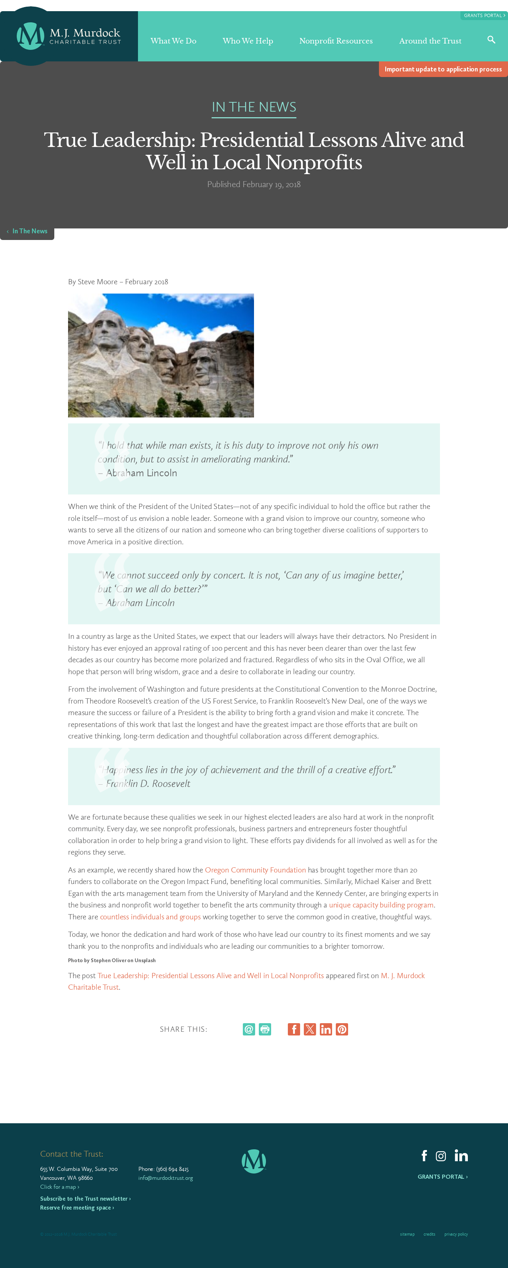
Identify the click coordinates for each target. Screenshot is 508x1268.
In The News (30, 231)
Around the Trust (430, 41)
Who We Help (248, 41)
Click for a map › (59, 1186)
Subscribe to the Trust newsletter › (85, 1198)
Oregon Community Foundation (255, 869)
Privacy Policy (456, 1234)
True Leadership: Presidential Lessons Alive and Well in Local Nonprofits (210, 975)
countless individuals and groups (150, 916)
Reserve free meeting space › (77, 1207)
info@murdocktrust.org (165, 1177)
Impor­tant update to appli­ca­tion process (443, 69)
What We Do (173, 41)
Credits (429, 1234)
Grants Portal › (443, 1176)
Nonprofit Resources (336, 41)
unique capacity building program (381, 904)
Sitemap (407, 1234)
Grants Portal (484, 15)
